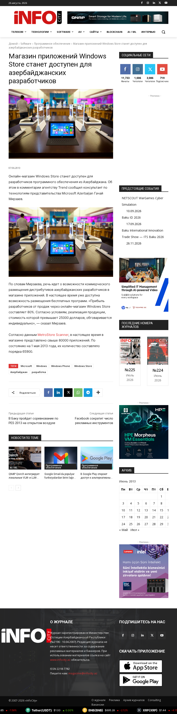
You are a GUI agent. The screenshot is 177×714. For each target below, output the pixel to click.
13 (146, 510)
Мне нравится (126, 67)
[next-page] (18, 488)
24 (123, 524)
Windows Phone (60, 366)
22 (161, 517)
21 (154, 517)
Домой (13, 43)
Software (26, 43)
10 (123, 510)
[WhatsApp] (78, 392)
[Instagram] (147, 3)
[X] (159, 3)
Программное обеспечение (52, 43)
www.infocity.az (60, 660)
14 (154, 510)
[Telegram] (88, 392)
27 (146, 524)
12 (138, 510)
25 (131, 524)
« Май (123, 530)
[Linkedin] (154, 3)
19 (138, 517)
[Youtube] (165, 3)
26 (138, 524)
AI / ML (13, 467)
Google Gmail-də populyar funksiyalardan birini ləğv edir (59, 478)
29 (161, 524)
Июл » (134, 530)
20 (146, 517)
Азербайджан (18, 372)
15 (161, 510)
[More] (98, 392)
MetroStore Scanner (53, 335)
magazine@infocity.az (82, 673)
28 (154, 524)
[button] (163, 32)
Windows (41, 366)
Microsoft (26, 366)
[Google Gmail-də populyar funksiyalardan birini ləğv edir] (60, 458)
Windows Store (83, 366)
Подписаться (165, 65)
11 (131, 510)
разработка (39, 372)
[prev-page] (11, 488)
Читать (137, 65)
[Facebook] (141, 3)
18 (131, 517)
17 (123, 517)
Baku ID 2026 (131, 217)
